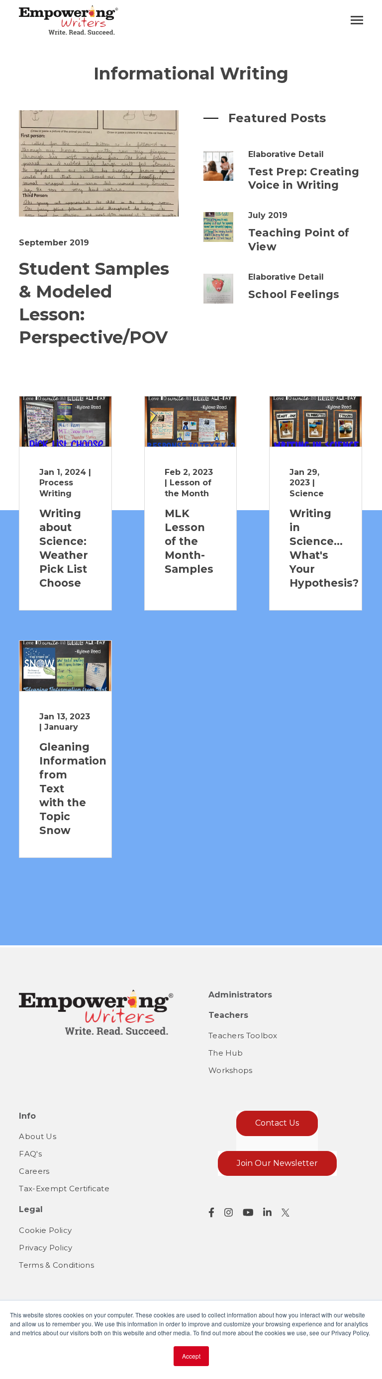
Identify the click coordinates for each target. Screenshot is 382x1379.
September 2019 (54, 242)
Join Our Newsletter (277, 1163)
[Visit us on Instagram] (228, 1212)
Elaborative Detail (286, 154)
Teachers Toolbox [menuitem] (243, 1035)
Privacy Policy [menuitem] (45, 1247)
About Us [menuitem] (37, 1136)
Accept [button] (191, 1356)
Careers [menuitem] (34, 1171)
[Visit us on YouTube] (248, 1212)
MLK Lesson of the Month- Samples (189, 541)
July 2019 (267, 215)
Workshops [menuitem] (230, 1070)
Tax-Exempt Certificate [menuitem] (64, 1188)
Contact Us (277, 1123)
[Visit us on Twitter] (285, 1213)
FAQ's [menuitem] (30, 1153)
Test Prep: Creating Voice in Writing (303, 178)
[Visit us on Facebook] (211, 1212)
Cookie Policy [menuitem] (45, 1230)
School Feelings (293, 294)
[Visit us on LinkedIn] (267, 1212)
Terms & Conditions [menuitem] (56, 1265)
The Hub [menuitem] (225, 1053)
